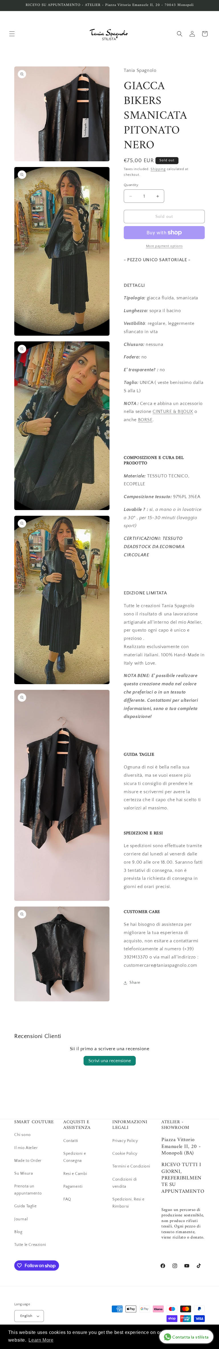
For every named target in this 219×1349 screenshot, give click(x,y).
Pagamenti (72, 1186)
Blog (18, 1232)
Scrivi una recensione (109, 1060)
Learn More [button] (41, 1340)
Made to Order (28, 1160)
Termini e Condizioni (131, 1166)
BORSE (145, 419)
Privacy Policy (125, 1141)
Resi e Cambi (75, 1174)
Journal (21, 1219)
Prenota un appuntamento (28, 1190)
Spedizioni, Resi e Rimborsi (128, 1203)
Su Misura (23, 1173)
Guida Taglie (25, 1206)
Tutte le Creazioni (30, 1244)
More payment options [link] (164, 246)
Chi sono (22, 1135)
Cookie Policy (124, 1153)
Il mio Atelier (26, 1148)
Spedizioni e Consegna (74, 1157)
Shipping (158, 169)
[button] (12, 34)
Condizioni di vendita (124, 1183)
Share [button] (134, 982)
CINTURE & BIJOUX (173, 411)
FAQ (67, 1199)
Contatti (70, 1141)
